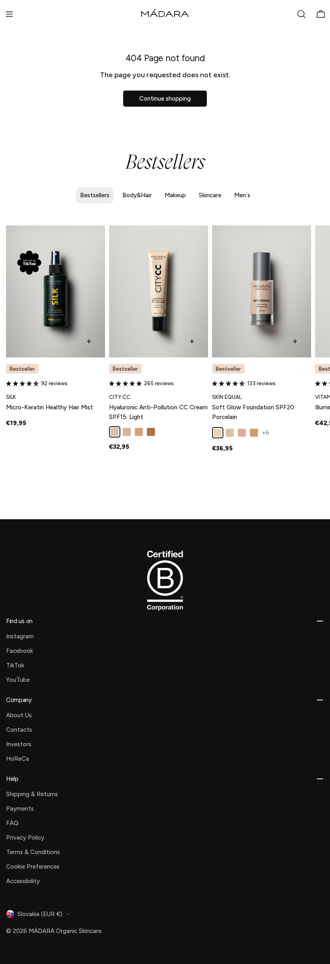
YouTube (18, 679)
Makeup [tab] (175, 195)
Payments (20, 808)
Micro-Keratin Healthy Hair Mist (49, 407)
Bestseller (22, 368)
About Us (19, 715)
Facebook (19, 650)
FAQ (12, 823)
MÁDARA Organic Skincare (65, 931)
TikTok (15, 665)
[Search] (301, 14)
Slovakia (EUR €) (39, 914)
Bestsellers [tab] (94, 195)
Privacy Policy (25, 837)
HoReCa (17, 758)
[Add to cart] (89, 341)
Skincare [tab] (210, 195)
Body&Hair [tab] (137, 195)
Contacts (19, 729)
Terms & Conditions (33, 852)
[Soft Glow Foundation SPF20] (261, 291)
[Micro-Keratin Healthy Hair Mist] (55, 291)
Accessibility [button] (23, 881)
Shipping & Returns (32, 794)
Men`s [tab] (242, 195)
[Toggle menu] (9, 14)
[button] (23, 383)
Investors (18, 744)
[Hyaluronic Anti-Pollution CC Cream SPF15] (158, 291)
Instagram (20, 636)
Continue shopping (165, 98)
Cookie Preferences (33, 866)
